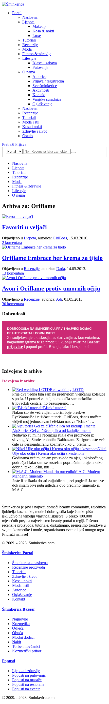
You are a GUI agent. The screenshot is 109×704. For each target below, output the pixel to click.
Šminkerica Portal (17, 553)
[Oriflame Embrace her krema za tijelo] (34, 247)
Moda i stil (30, 122)
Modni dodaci (23, 637)
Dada (60, 268)
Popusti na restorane (28, 684)
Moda (27, 49)
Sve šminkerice (44, 86)
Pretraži (8, 144)
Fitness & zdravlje (36, 54)
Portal (17, 13)
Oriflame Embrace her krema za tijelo (52, 258)
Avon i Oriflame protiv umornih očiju (51, 288)
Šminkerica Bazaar (18, 609)
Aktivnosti (40, 90)
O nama (28, 72)
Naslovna (30, 17)
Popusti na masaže (27, 680)
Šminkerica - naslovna (30, 563)
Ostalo (27, 136)
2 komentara (12, 242)
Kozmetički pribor (26, 651)
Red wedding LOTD (67, 389)
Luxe (36, 35)
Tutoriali (29, 40)
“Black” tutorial (53, 408)
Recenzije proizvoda (28, 567)
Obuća (17, 633)
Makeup (39, 26)
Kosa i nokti (32, 127)
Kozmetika (21, 624)
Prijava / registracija (48, 81)
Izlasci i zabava (44, 63)
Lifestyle (29, 58)
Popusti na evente (26, 689)
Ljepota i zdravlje (26, 671)
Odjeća (18, 628)
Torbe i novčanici (26, 646)
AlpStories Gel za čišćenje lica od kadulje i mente (51, 430)
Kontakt (38, 95)
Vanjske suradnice (46, 99)
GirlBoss (60, 238)
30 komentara (13, 304)
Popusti (8, 661)
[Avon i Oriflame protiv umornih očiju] (34, 278)
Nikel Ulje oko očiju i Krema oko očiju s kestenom (59, 451)
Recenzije (30, 45)
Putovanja (40, 67)
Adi (59, 299)
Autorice (39, 76)
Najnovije (20, 619)
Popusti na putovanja (29, 675)
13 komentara (13, 273)
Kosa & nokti (43, 31)
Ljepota (28, 22)
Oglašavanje (42, 104)
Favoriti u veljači (24, 227)
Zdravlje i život (34, 131)
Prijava (20, 144)
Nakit (16, 642)
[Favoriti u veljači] (17, 216)
